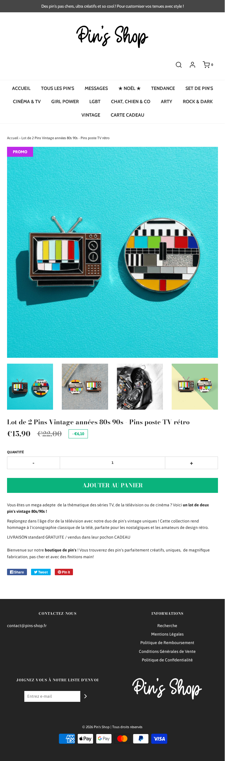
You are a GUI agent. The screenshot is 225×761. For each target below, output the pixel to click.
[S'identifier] (192, 64)
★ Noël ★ (129, 88)
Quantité (15, 452)
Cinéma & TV (27, 101)
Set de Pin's (199, 88)
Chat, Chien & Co (130, 101)
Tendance (163, 88)
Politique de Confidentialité (167, 660)
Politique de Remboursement (167, 642)
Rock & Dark (198, 101)
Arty (166, 101)
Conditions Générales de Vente (167, 651)
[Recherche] (178, 64)
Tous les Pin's (57, 88)
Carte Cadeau (127, 115)
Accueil (21, 88)
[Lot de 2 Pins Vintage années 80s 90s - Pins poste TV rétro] (30, 387)
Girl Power (65, 101)
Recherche (167, 625)
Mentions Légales (167, 634)
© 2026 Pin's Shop (96, 727)
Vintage (90, 115)
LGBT (94, 101)
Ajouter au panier (112, 485)
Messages (96, 88)
